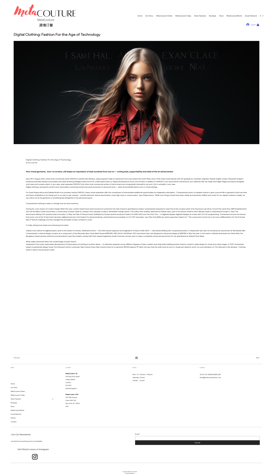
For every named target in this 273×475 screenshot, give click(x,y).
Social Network (16, 414)
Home (13, 384)
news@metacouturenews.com (210, 377)
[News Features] (52, 399)
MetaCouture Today (18, 395)
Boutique (14, 403)
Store (13, 406)
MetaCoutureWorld (17, 410)
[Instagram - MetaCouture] (35, 456)
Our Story (14, 387)
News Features (16, 399)
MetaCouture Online (18, 391)
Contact (13, 422)
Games (13, 418)
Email (137, 434)
